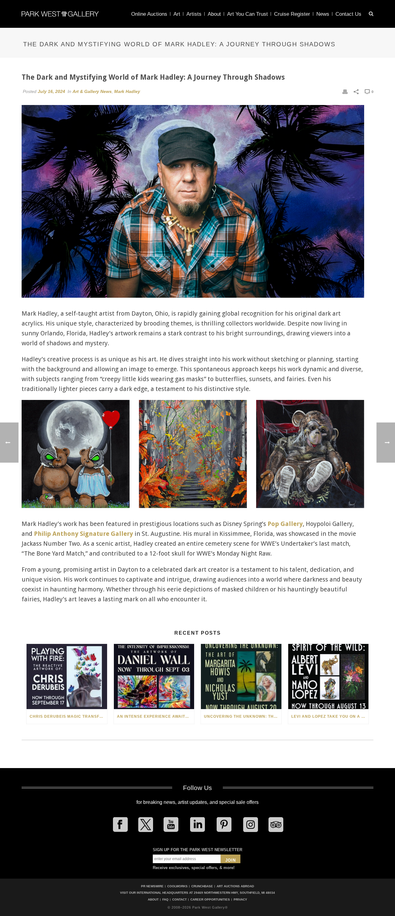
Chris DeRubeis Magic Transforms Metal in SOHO (68, 716)
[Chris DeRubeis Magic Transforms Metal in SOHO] (67, 676)
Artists (194, 14)
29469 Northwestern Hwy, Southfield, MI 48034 (234, 892)
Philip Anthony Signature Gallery (83, 533)
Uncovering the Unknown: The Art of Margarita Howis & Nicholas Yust (242, 716)
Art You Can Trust (247, 14)
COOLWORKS (177, 886)
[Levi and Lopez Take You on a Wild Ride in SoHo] (328, 676)
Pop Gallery (285, 523)
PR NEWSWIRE (152, 886)
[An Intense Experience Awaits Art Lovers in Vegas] (154, 676)
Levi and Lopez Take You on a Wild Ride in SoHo (330, 716)
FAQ (165, 899)
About (214, 14)
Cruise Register (292, 14)
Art (176, 14)
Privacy (240, 899)
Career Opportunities (210, 899)
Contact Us (348, 14)
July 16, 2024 (51, 91)
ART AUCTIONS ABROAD (235, 886)
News (322, 14)
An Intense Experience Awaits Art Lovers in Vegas (155, 716)
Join (230, 860)
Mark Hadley (127, 91)
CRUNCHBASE (202, 886)
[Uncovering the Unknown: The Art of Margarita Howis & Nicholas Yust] (241, 676)
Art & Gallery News (92, 91)
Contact (179, 899)
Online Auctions (149, 14)
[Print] (345, 91)
